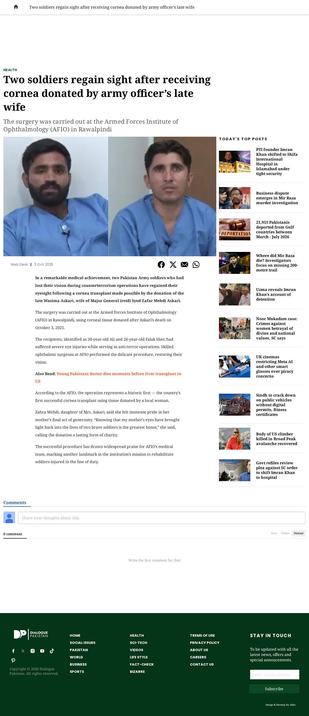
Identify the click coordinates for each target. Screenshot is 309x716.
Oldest (285, 533)
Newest (298, 533)
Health (10, 70)
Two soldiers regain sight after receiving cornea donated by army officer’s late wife (107, 93)
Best (274, 533)
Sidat (293, 704)
